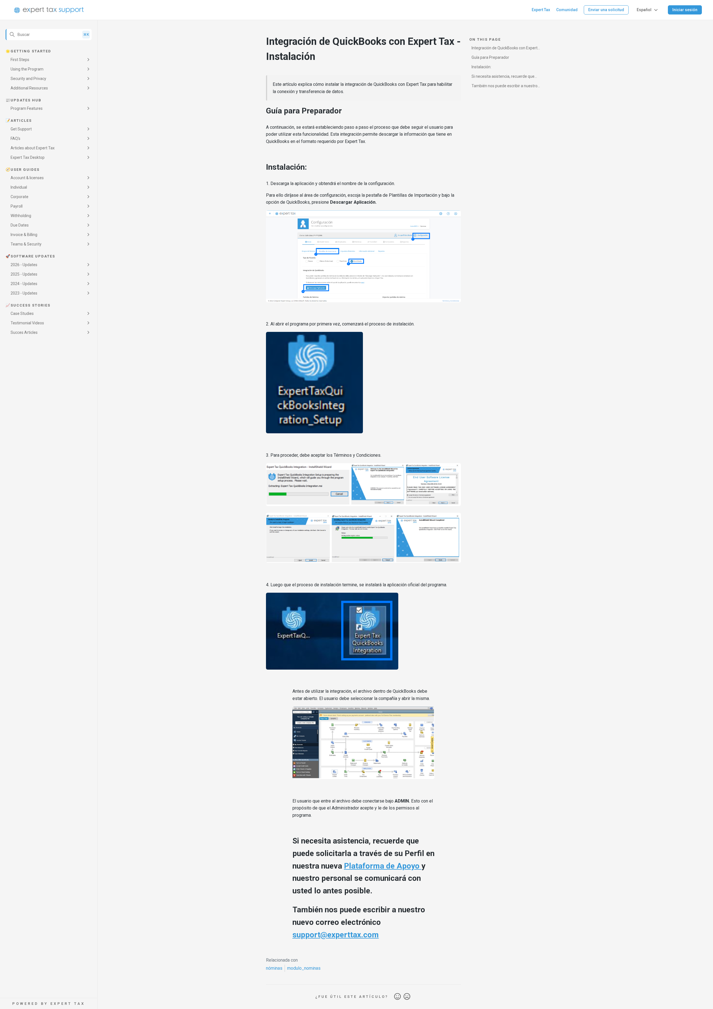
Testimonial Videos (27, 323)
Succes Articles (24, 332)
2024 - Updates (24, 283)
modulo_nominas (304, 968)
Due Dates (20, 225)
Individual (19, 187)
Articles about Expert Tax (33, 148)
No (407, 997)
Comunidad (567, 10)
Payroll (17, 206)
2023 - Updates (24, 293)
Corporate (19, 196)
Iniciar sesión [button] (684, 10)
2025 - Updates (24, 274)
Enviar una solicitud (606, 10)
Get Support (21, 129)
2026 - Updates (24, 264)
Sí (397, 997)
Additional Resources (29, 88)
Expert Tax (541, 10)
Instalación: (481, 67)
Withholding (21, 215)
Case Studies (22, 313)
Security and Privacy (28, 78)
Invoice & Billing (24, 234)
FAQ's (15, 138)
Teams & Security (26, 244)
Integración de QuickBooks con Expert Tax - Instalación (505, 49)
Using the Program (27, 69)
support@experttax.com (335, 934)
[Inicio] (49, 10)
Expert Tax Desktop (28, 157)
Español (644, 10)
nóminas (274, 968)
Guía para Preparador (490, 57)
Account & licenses (27, 178)
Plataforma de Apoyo (382, 866)
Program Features (27, 108)
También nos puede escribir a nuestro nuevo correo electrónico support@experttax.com (505, 87)
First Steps (20, 59)
